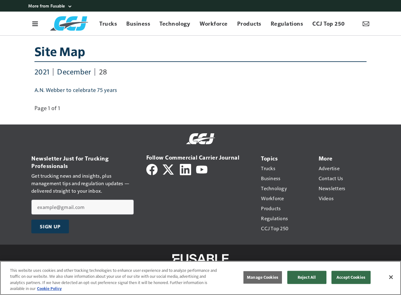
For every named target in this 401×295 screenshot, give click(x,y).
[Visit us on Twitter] (169, 168)
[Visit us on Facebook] (152, 168)
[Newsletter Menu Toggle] (366, 23)
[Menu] (35, 23)
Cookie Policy (49, 288)
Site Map (59, 51)
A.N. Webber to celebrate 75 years (75, 89)
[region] (200, 278)
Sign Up (50, 226)
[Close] (391, 277)
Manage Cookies (262, 277)
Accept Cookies (350, 277)
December (74, 71)
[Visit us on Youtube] (201, 168)
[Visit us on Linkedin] (185, 168)
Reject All (307, 277)
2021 (41, 71)
